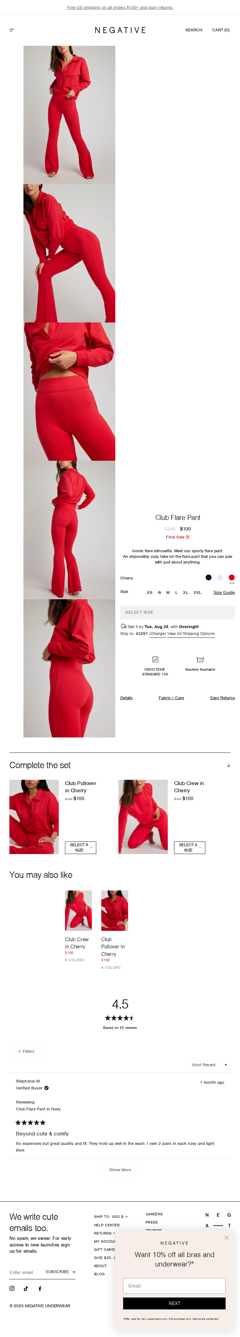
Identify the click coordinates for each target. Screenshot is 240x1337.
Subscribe (57, 1272)
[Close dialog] (226, 1237)
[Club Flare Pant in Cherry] (231, 578)
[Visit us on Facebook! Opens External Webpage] (41, 1288)
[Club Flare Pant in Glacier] (220, 578)
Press (152, 1222)
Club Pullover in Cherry (80, 787)
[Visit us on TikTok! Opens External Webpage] (26, 1288)
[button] (25, 30)
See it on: (95, 61)
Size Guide (224, 592)
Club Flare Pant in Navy (38, 1109)
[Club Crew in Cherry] (78, 910)
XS (149, 592)
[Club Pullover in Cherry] (114, 910)
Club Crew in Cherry (189, 787)
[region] (120, 7)
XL (185, 592)
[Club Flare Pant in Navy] (208, 578)
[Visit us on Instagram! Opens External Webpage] (12, 1288)
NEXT (174, 1303)
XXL (198, 592)
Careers (154, 1214)
